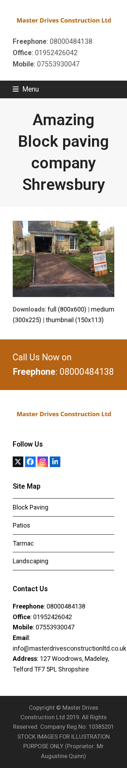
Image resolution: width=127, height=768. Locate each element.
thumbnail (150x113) (75, 320)
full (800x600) (67, 309)
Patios (21, 525)
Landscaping (30, 561)
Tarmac (23, 543)
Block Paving (30, 507)
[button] (26, 89)
